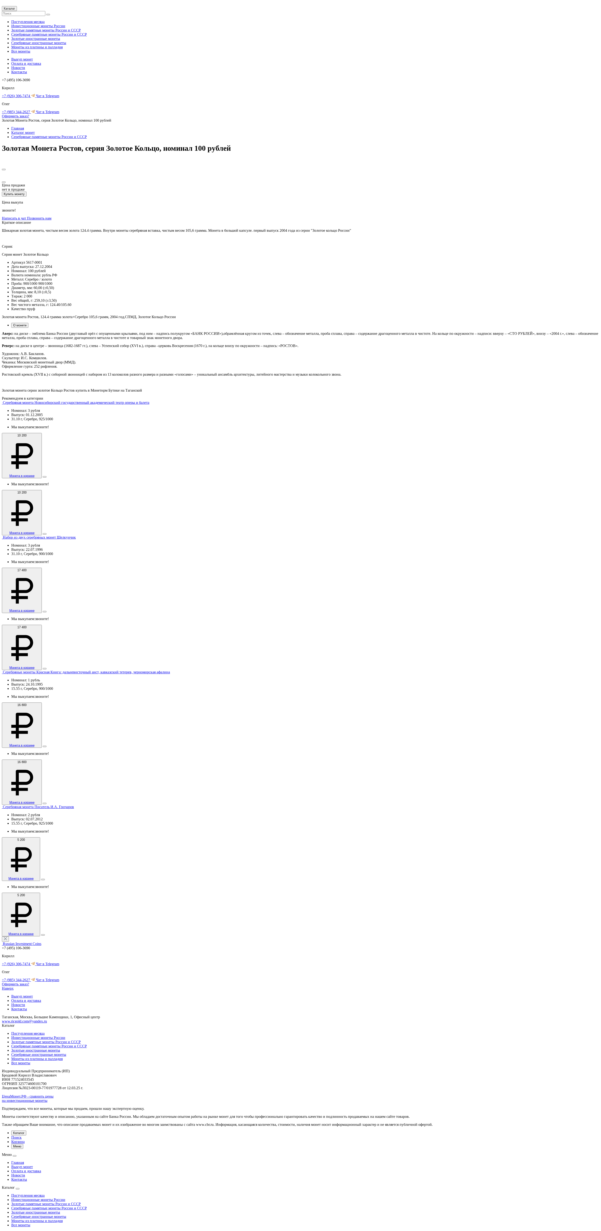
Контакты (19, 72)
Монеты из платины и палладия (37, 47)
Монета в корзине (22, 476)
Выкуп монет (22, 59)
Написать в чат (14, 218)
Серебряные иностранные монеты (38, 43)
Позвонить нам (39, 218)
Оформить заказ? (15, 116)
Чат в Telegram (47, 96)
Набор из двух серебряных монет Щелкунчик (39, 537)
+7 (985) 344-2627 (16, 112)
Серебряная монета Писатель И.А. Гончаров (38, 807)
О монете (20, 325)
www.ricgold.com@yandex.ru (24, 1021)
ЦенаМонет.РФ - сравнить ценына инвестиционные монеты (28, 1098)
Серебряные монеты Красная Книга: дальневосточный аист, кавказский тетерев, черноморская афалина (86, 672)
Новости (18, 68)
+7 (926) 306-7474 (16, 96)
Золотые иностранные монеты (35, 39)
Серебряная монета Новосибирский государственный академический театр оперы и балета (76, 403)
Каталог (9, 8)
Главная (17, 128)
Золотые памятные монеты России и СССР (46, 30)
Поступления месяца (28, 22)
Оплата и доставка (26, 64)
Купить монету (14, 194)
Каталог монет (23, 133)
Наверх (8, 988)
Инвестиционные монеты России (38, 26)
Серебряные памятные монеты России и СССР (49, 34)
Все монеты (20, 51)
